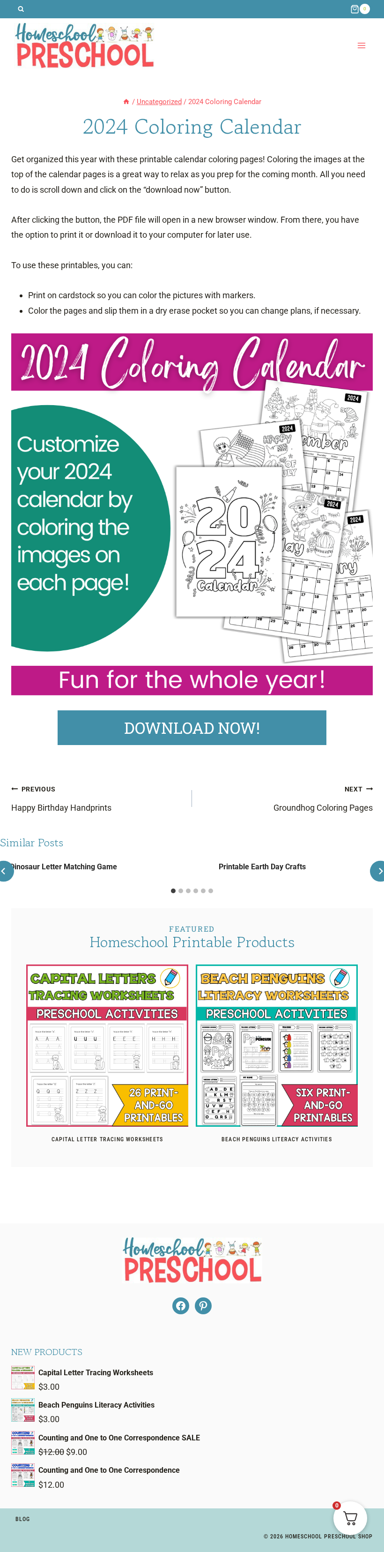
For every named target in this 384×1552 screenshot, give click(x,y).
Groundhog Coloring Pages (323, 799)
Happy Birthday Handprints (61, 799)
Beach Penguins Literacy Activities (277, 1139)
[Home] (126, 102)
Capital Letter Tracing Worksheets (107, 1139)
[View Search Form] (21, 9)
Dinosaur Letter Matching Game (63, 866)
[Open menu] (361, 45)
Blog (22, 1519)
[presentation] (107, 1045)
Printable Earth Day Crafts (262, 866)
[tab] (173, 891)
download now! (192, 727)
